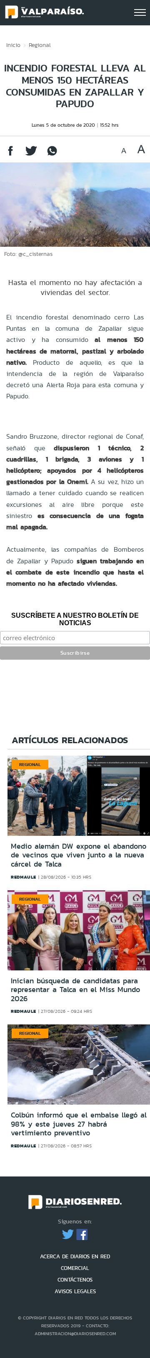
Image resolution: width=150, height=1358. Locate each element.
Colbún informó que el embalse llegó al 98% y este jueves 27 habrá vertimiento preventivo (79, 1124)
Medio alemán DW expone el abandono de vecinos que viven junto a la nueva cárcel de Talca (78, 855)
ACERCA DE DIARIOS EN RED (75, 1256)
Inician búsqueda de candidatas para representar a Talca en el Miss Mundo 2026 (75, 989)
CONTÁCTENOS (75, 1280)
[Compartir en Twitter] (31, 155)
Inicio (13, 45)
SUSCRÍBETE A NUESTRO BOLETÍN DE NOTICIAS (75, 619)
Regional (40, 45)
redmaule (23, 877)
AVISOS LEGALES (75, 1291)
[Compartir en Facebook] (10, 155)
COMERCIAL (75, 1268)
